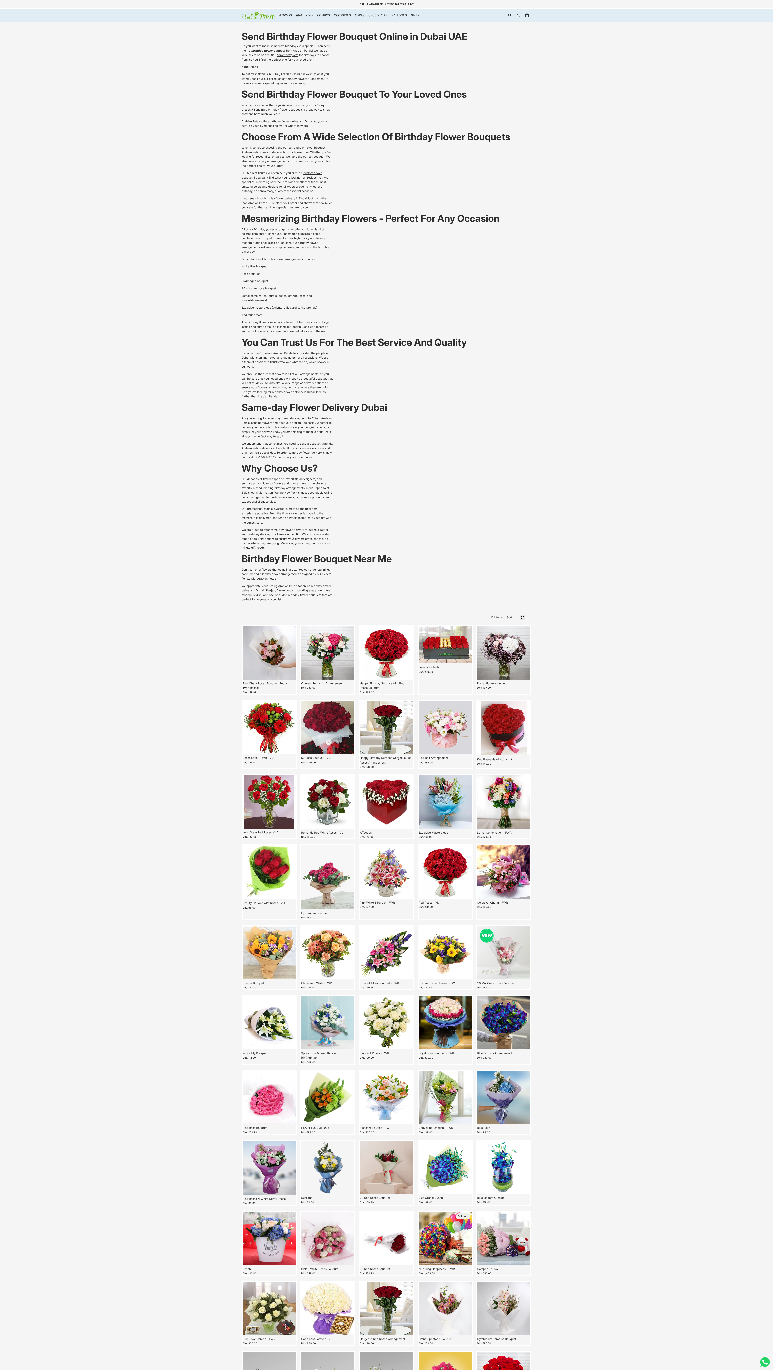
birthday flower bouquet (268, 50)
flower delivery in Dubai (296, 418)
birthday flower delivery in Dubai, (291, 121)
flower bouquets (287, 55)
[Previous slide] (425, 645)
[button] (511, 617)
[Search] (509, 15)
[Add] (289, 673)
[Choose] (407, 673)
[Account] (518, 15)
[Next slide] (466, 645)
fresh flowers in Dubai (265, 74)
